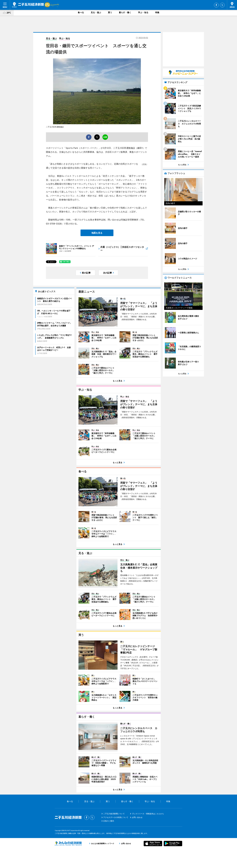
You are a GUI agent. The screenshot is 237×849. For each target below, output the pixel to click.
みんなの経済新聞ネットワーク (68, 843)
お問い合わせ (137, 817)
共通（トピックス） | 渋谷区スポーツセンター (122, 249)
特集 (157, 12)
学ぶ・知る (143, 12)
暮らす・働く (125, 12)
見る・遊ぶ (96, 12)
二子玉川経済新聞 (28, 5)
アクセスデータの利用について (115, 817)
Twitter (222, 5)
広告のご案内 (108, 821)
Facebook (216, 5)
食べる (81, 12)
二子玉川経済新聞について (114, 814)
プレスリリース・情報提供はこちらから (148, 814)
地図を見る (96, 232)
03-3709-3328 (53, 223)
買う (110, 12)
